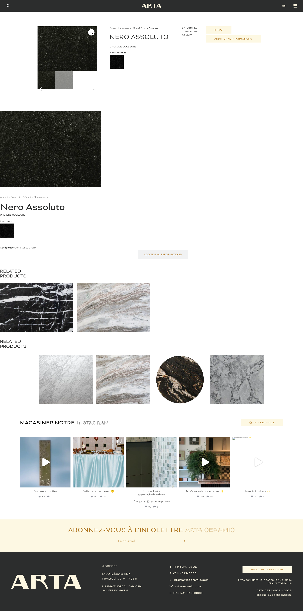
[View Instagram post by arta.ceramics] (67, 483)
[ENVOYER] (180, 542)
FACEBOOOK (195, 593)
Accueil (113, 28)
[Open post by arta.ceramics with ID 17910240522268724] (98, 462)
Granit (136, 28)
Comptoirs (125, 28)
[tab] (218, 30)
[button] (8, 6)
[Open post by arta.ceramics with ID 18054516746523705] (151, 462)
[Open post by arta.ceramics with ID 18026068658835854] (204, 462)
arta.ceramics (44, 440)
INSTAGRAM (177, 593)
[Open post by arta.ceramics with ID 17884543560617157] (45, 462)
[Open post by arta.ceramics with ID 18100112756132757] (258, 462)
